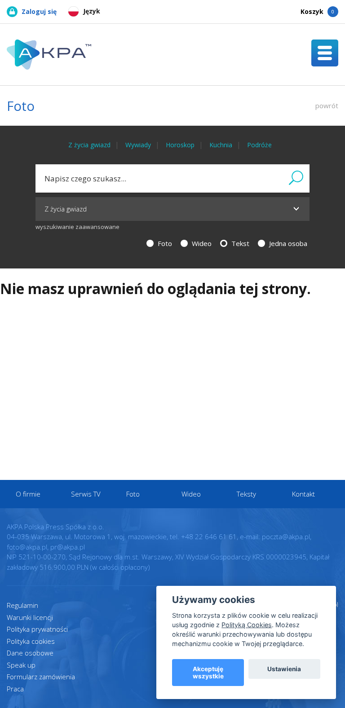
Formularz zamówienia (41, 676)
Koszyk (317, 11)
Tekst (239, 243)
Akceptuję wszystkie (208, 672)
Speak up (21, 664)
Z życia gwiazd (89, 145)
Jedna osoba (287, 243)
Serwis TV (86, 493)
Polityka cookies (31, 641)
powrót (326, 105)
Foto (164, 243)
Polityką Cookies (246, 625)
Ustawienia (284, 669)
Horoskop (180, 145)
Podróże (259, 145)
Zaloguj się (39, 11)
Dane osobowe (30, 652)
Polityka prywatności (37, 628)
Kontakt (303, 493)
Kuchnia (220, 145)
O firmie (28, 493)
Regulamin (22, 605)
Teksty (246, 493)
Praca (15, 688)
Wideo (201, 243)
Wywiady (138, 145)
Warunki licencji (30, 617)
